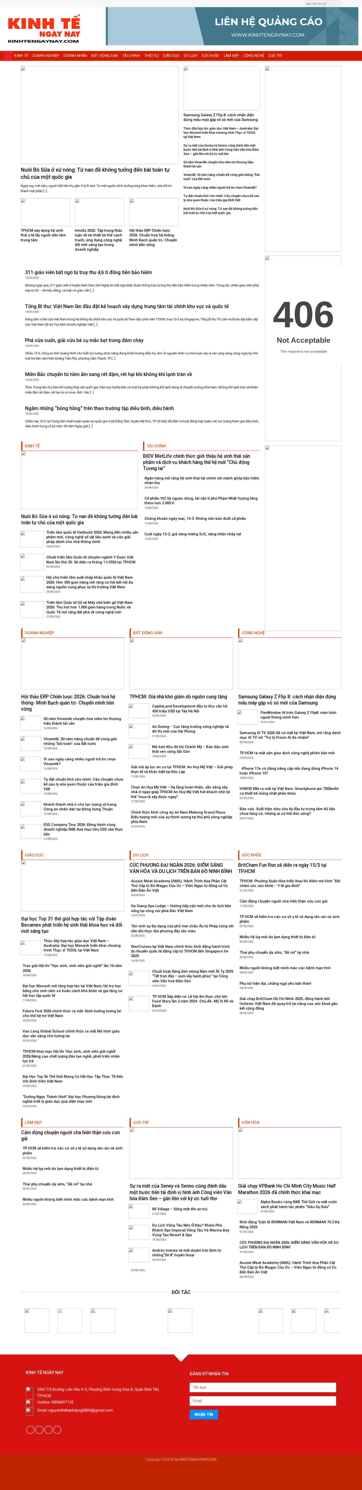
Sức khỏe (210, 56)
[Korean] (194, 3)
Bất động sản (105, 56)
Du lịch (190, 56)
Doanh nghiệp (46, 56)
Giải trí (275, 56)
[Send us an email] (351, 3)
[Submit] (337, 3)
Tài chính (131, 56)
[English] (189, 3)
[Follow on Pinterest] (355, 3)
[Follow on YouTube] (57, 1430)
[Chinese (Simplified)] (184, 3)
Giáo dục (171, 56)
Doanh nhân (75, 56)
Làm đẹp (231, 56)
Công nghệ (254, 56)
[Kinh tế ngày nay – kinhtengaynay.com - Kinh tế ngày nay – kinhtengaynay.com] (51, 29)
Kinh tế (21, 56)
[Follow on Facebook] (346, 3)
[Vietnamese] (199, 3)
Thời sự (151, 56)
